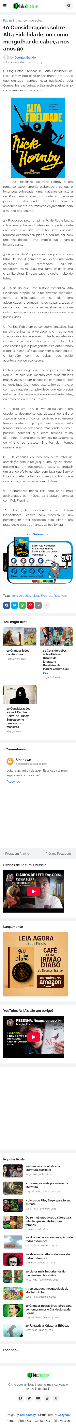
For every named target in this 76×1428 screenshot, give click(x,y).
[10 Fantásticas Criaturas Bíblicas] (13, 1330)
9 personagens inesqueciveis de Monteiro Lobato (47, 1290)
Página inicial (12, 20)
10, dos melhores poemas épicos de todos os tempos (49, 1239)
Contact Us (42, 1420)
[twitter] (29, 1398)
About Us (24, 1420)
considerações (33, 20)
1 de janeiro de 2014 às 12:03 (31, 763)
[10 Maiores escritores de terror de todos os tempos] (13, 1259)
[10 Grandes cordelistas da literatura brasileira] (13, 1171)
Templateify (28, 1415)
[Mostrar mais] (46, 605)
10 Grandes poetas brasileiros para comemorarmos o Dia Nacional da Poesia (49, 1309)
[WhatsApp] (22, 605)
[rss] (55, 1398)
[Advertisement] (38, 1108)
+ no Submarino (38, 534)
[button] (5, 5)
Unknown (23, 760)
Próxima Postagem (58, 853)
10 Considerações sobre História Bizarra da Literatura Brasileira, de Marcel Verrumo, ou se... (56, 661)
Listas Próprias (42, 595)
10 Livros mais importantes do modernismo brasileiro (45, 1273)
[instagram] (47, 1398)
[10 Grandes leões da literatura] (19, 636)
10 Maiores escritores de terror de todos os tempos (48, 1256)
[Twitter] (14, 605)
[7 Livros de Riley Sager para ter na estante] (13, 1205)
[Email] (38, 605)
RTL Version (62, 1420)
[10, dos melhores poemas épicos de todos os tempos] (13, 1242)
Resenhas (60, 595)
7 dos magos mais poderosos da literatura (47, 1185)
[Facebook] (6, 605)
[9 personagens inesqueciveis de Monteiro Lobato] (13, 1293)
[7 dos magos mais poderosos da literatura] (13, 1188)
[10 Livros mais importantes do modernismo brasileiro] (13, 1276)
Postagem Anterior (17, 853)
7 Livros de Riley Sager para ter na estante (48, 1202)
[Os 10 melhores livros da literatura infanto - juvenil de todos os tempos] (13, 1222)
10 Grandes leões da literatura (17, 652)
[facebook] (20, 1398)
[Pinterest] (30, 605)
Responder (13, 781)
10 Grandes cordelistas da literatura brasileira (43, 1168)
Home (10, 1420)
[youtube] (38, 1398)
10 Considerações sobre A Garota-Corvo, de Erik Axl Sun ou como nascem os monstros (18, 717)
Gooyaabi (64, 1415)
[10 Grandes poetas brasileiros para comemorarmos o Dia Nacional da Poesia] (13, 1310)
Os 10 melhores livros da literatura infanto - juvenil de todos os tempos (48, 1221)
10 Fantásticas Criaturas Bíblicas (47, 1325)
